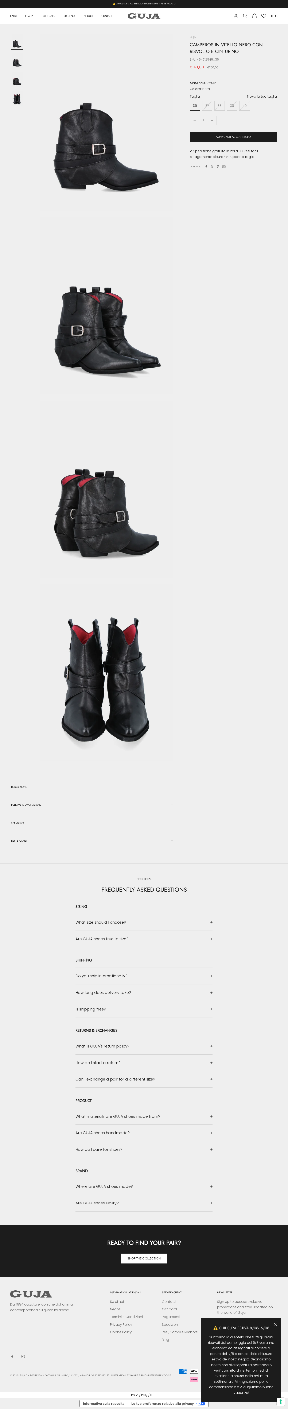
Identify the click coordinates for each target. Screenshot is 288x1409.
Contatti (169, 1301)
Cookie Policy (121, 1332)
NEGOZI (88, 16)
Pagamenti (171, 1316)
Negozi (115, 1309)
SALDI (13, 16)
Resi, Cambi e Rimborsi (180, 1332)
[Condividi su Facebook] (206, 166)
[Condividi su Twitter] (212, 166)
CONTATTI (107, 16)
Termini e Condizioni (126, 1316)
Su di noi (117, 1301)
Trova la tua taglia (262, 96)
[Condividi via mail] (224, 166)
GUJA (193, 37)
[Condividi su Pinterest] (218, 166)
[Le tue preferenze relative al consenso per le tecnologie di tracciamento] (281, 1402)
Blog (165, 1339)
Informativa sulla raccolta (103, 1403)
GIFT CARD (49, 16)
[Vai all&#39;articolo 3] (17, 79)
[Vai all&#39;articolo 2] (17, 61)
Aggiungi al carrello (233, 136)
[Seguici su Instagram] (23, 1356)
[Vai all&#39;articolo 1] (17, 42)
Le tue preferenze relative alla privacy (162, 1403)
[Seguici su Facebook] (12, 1356)
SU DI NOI (69, 16)
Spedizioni (170, 1324)
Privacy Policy (121, 1324)
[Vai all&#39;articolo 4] (17, 98)
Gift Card (169, 1309)
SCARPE (29, 16)
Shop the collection (144, 1258)
